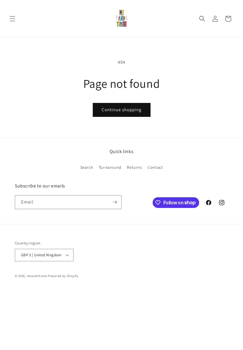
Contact (155, 167)
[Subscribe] (114, 202)
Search (86, 167)
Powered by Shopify (63, 276)
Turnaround (110, 167)
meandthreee (37, 276)
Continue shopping (122, 109)
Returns (134, 167)
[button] (12, 18)
